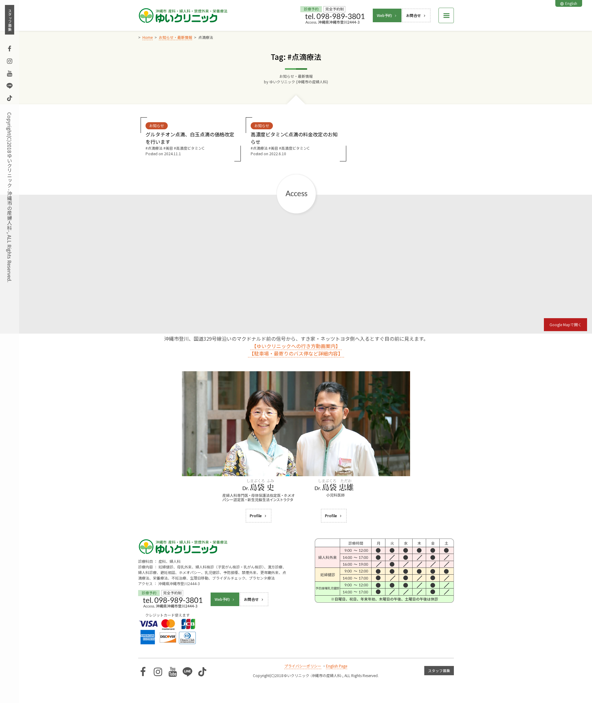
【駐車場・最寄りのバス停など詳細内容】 (296, 353)
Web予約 (384, 15)
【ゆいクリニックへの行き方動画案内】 (296, 346)
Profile (256, 515)
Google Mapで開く (565, 324)
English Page (336, 665)
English (571, 3)
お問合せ (413, 15)
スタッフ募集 (9, 20)
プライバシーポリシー (302, 665)
